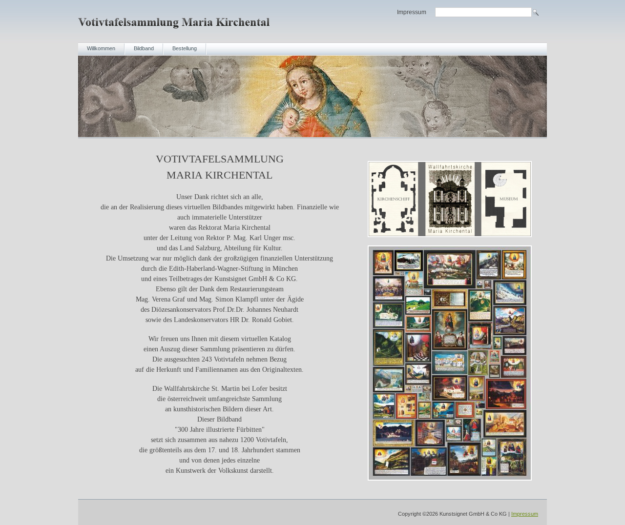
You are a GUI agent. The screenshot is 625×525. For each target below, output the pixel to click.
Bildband (144, 48)
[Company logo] (175, 30)
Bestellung (184, 48)
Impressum (411, 12)
